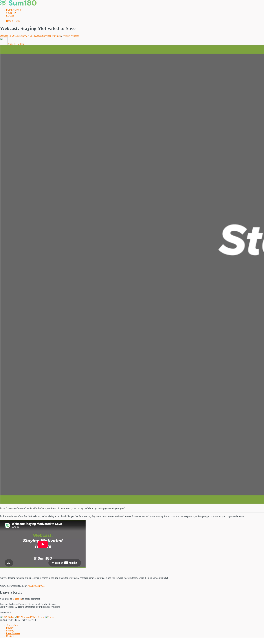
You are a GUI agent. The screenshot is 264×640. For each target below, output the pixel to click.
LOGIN (10, 15)
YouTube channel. (36, 586)
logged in (17, 599)
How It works (13, 21)
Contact (10, 636)
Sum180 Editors (16, 44)
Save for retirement (52, 36)
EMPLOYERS (13, 10)
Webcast (39, 36)
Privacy (9, 628)
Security (10, 630)
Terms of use (12, 625)
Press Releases (13, 633)
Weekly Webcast (70, 36)
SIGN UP (11, 13)
